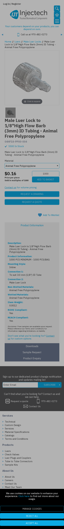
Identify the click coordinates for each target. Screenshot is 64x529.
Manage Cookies (32, 508)
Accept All (32, 523)
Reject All (32, 515)
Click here (24, 496)
